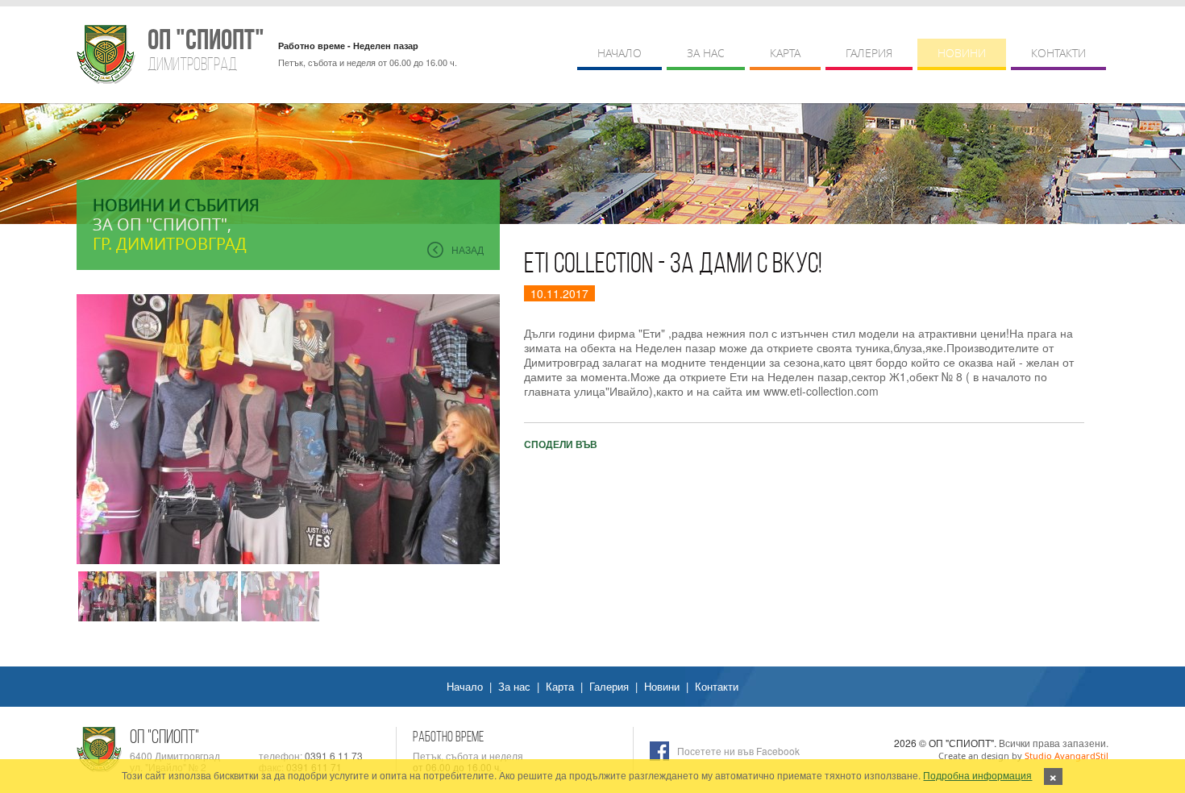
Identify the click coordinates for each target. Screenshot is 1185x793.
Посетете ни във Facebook (738, 751)
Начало (619, 52)
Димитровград (205, 49)
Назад (467, 249)
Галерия (869, 52)
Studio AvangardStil (1066, 755)
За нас (706, 52)
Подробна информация (977, 775)
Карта (785, 52)
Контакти (1058, 52)
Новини (962, 52)
